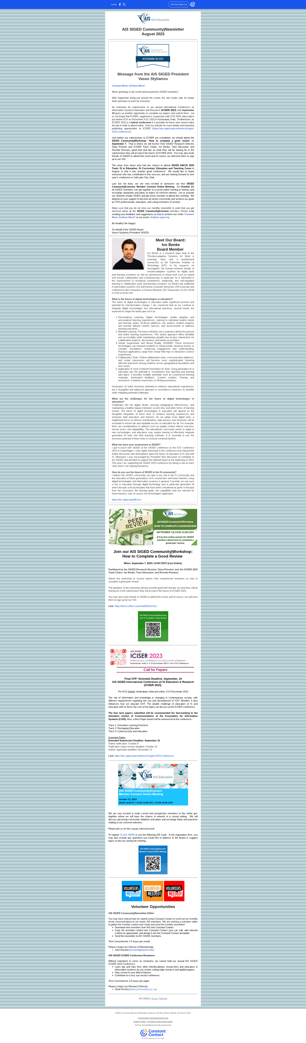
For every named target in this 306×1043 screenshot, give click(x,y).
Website (163, 998)
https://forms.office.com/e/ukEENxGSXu (136, 606)
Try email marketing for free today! (153, 1038)
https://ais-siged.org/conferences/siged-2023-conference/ (144, 755)
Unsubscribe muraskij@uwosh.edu (153, 1018)
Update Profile (139, 1022)
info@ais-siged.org (159, 217)
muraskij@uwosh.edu (141, 949)
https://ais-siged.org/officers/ (126, 499)
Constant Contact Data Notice (160, 1022)
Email (154, 998)
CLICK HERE (127, 834)
